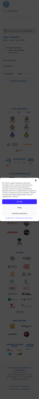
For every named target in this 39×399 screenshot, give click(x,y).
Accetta (19, 201)
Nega (19, 207)
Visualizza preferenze (19, 213)
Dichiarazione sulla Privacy (23, 218)
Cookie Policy (10, 218)
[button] (36, 180)
